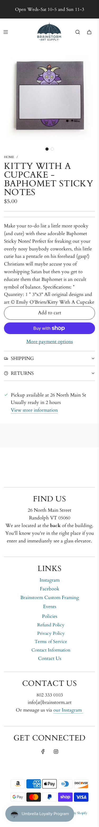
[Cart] (89, 32)
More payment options (49, 341)
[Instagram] (56, 751)
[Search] (77, 32)
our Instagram (68, 710)
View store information (34, 410)
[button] (47, 149)
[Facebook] (43, 751)
